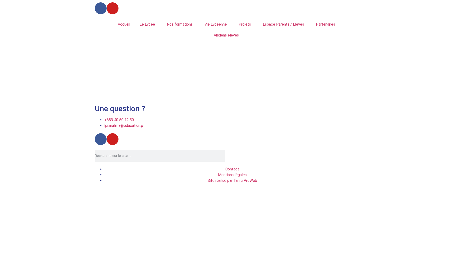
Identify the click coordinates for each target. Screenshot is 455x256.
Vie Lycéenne (216, 24)
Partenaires (325, 24)
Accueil (124, 24)
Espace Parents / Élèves (283, 24)
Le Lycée (147, 24)
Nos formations (180, 24)
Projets (245, 24)
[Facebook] (101, 8)
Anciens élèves (226, 35)
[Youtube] (112, 8)
